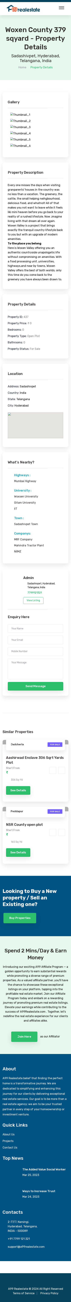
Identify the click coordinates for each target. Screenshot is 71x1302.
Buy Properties (20, 918)
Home (22, 67)
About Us (8, 1134)
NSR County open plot (24, 825)
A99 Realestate (18, 1288)
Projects (8, 1141)
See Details (18, 790)
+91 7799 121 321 (19, 1238)
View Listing (33, 600)
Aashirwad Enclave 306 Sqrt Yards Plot (35, 760)
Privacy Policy (49, 1293)
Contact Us (10, 1147)
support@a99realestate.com (26, 1246)
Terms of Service (23, 1293)
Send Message (36, 686)
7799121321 (34, 592)
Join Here (24, 1036)
